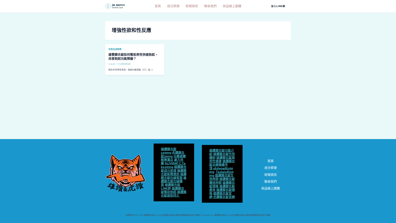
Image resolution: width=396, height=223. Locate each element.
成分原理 (173, 6)
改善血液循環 (114, 49)
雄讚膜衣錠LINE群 (170, 186)
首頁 (158, 6)
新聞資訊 (192, 6)
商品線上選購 (232, 6)
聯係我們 (210, 6)
